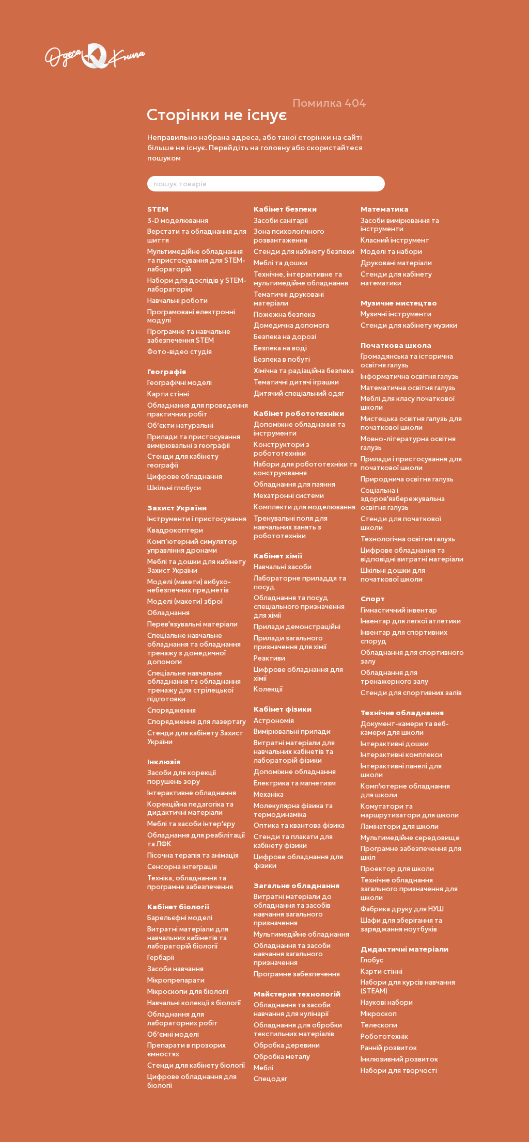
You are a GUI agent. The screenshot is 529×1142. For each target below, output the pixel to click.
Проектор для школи (397, 868)
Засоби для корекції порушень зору (181, 777)
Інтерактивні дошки (395, 743)
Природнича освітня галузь (407, 479)
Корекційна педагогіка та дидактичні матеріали (190, 808)
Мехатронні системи (289, 495)
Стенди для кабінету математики (396, 278)
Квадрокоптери (175, 530)
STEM (157, 209)
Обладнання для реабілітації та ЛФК (196, 839)
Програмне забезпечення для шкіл (411, 853)
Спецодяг (270, 1078)
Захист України (177, 507)
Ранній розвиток (389, 1047)
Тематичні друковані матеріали (289, 299)
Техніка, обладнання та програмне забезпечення (190, 882)
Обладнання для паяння (294, 484)
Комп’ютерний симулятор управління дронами (192, 546)
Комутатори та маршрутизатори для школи (410, 810)
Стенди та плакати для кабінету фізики (293, 841)
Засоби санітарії (281, 220)
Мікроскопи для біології (187, 991)
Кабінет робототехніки (299, 413)
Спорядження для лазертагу (196, 721)
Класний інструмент (395, 240)
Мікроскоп (379, 1013)
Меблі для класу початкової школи (408, 403)
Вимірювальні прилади (292, 731)
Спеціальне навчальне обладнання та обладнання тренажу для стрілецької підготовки (194, 686)
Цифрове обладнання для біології (192, 1081)
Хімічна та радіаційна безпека (304, 370)
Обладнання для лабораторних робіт (182, 1018)
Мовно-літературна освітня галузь (408, 443)
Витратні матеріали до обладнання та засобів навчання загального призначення (293, 909)
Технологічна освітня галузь (408, 539)
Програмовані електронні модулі (191, 316)
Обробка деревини (287, 1045)
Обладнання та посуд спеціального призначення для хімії (299, 606)
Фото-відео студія (179, 351)
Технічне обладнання (402, 712)
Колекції (268, 689)
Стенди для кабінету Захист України (195, 737)
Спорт (373, 598)
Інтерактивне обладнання (191, 793)
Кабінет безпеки (285, 209)
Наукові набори (387, 1002)
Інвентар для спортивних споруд (404, 637)
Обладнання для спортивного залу (412, 657)
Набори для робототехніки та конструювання (305, 468)
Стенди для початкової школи (401, 523)
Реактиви (269, 658)
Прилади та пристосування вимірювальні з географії (193, 441)
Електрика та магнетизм (295, 783)
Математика (385, 209)
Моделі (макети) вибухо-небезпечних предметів (189, 586)
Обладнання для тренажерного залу (394, 677)
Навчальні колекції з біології (194, 1003)
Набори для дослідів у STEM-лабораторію (196, 285)
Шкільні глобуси (174, 488)
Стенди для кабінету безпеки (304, 251)
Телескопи (379, 1025)
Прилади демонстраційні (297, 626)
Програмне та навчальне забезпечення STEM (188, 336)
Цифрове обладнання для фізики (298, 861)
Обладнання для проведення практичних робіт (197, 410)
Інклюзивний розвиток (399, 1059)
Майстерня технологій (297, 994)
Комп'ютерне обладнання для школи (405, 790)
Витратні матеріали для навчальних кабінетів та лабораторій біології (187, 938)
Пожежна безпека (284, 314)
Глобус (372, 960)
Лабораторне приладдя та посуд (300, 582)
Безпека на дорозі (285, 336)
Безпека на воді (280, 348)
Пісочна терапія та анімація (193, 855)
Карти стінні (168, 394)
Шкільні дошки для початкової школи (393, 575)
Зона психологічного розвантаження (289, 236)
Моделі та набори (391, 251)
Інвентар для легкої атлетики (411, 621)
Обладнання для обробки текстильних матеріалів (298, 1029)
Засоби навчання (175, 968)
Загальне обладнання (296, 885)
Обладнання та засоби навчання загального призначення (292, 954)
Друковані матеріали (396, 263)
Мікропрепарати (176, 980)
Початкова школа (396, 345)
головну (275, 147)
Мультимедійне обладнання (301, 934)
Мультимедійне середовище (410, 837)
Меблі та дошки (280, 263)
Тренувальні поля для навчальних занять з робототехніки (291, 527)
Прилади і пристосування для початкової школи (411, 463)
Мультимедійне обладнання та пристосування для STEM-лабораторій (196, 260)
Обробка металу (282, 1056)
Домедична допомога (291, 325)
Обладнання (168, 612)
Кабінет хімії (278, 555)
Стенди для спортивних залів (411, 692)
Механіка (269, 794)
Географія (166, 371)
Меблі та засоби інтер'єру (191, 823)
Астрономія (274, 720)
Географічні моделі (179, 382)
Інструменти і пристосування (196, 518)
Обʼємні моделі (173, 1034)
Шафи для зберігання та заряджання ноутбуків (401, 925)
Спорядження (171, 710)
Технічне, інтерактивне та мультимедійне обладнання (301, 278)
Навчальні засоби (283, 566)
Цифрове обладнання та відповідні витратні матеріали (412, 555)
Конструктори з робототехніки (281, 449)
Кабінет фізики (283, 709)
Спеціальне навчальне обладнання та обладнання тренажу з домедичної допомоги (194, 648)
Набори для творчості (399, 1070)
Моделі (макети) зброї (185, 601)
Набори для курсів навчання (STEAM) (408, 986)
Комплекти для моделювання (304, 507)
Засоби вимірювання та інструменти (400, 225)
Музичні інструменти (396, 314)
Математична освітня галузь (408, 387)
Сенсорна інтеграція (182, 866)
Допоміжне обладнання (295, 771)
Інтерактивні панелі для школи (401, 770)
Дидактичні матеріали (404, 949)
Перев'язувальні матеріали (192, 624)
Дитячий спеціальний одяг (299, 393)
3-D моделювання (177, 220)
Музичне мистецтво (399, 303)
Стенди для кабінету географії (183, 461)
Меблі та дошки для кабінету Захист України (196, 566)
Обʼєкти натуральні (180, 425)
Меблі (263, 1068)
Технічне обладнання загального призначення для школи (409, 889)
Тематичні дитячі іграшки (296, 382)
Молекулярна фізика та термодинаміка (293, 810)
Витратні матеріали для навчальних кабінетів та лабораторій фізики (294, 751)
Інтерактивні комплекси (401, 754)
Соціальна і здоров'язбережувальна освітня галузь (403, 499)
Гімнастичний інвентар (399, 610)
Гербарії (160, 957)
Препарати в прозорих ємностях (186, 1049)
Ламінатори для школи (400, 826)
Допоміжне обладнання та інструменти (299, 429)
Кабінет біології (178, 906)
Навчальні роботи (177, 300)
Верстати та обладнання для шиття (196, 236)
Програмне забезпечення (297, 974)
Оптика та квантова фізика (299, 825)
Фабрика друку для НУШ (402, 909)
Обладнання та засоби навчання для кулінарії (292, 1009)
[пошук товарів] (376, 183)
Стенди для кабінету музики (409, 325)
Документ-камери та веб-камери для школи (405, 728)
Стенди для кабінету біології (196, 1065)
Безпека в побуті (282, 359)
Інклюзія (163, 761)
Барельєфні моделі (179, 917)
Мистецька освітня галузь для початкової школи (411, 423)
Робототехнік (384, 1036)
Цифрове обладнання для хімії (298, 674)
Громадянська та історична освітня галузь (407, 360)
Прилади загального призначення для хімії (290, 642)
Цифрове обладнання (184, 476)
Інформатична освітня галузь (410, 376)
